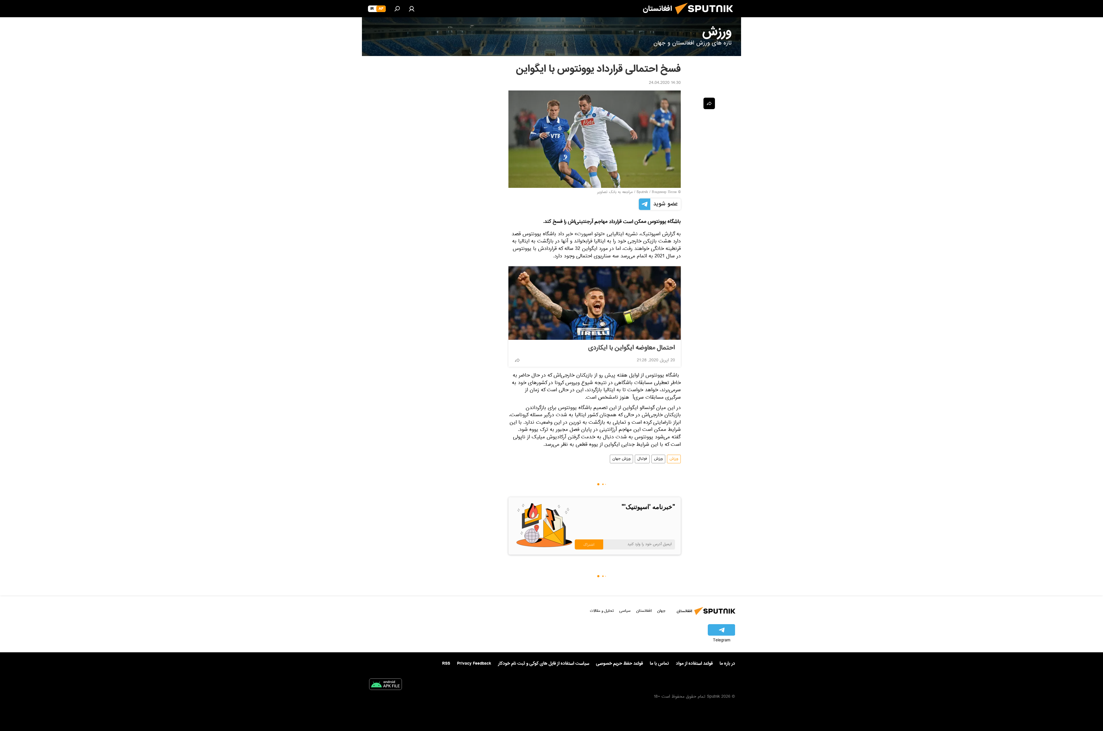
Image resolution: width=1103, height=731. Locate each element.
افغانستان (643, 610)
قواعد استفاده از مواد (694, 663)
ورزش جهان (621, 459)
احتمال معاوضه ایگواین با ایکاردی (631, 347)
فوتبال (642, 459)
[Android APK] (385, 685)
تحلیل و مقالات (602, 610)
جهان (661, 610)
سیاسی (624, 610)
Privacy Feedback (474, 663)
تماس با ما (659, 663)
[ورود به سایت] (411, 8)
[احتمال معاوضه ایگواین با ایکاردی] (594, 303)
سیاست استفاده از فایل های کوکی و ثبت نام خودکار (543, 663)
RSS (446, 663)
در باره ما (727, 663)
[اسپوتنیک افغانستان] (706, 17)
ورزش (674, 459)
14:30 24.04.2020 (665, 83)
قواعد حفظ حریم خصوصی (619, 663)
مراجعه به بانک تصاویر (615, 192)
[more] (517, 360)
